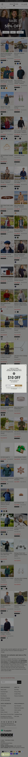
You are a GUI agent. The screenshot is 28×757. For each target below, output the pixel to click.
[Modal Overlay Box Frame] (14, 378)
